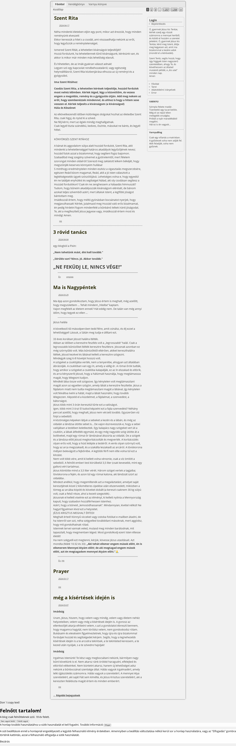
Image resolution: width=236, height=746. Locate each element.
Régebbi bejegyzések (66, 695)
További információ (91, 724)
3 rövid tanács (70, 232)
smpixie (69, 277)
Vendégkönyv (76, 4)
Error (154, 92)
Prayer (61, 571)
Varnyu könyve (98, 4)
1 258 (174, 9)
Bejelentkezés (158, 23)
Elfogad (107, 725)
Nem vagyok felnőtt (8, 721)
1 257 (166, 9)
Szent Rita (66, 18)
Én (59, 277)
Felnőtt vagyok (22, 721)
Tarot (154, 86)
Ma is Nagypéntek (74, 287)
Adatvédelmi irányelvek (163, 89)
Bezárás (5, 741)
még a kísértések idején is (84, 597)
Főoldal (59, 4)
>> (181, 9)
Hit (60, 221)
